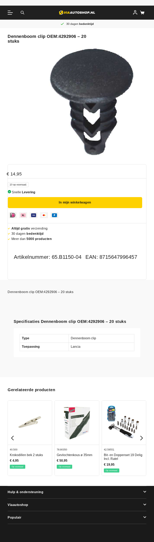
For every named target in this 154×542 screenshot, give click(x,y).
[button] (77, 492)
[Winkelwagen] (141, 12)
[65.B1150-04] (92, 102)
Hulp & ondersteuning (25, 492)
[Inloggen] (135, 12)
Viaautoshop (18, 505)
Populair (14, 517)
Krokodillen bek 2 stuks (26, 455)
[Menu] (11, 12)
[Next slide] (141, 438)
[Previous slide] (12, 438)
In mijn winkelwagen (75, 202)
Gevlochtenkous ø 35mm (74, 455)
